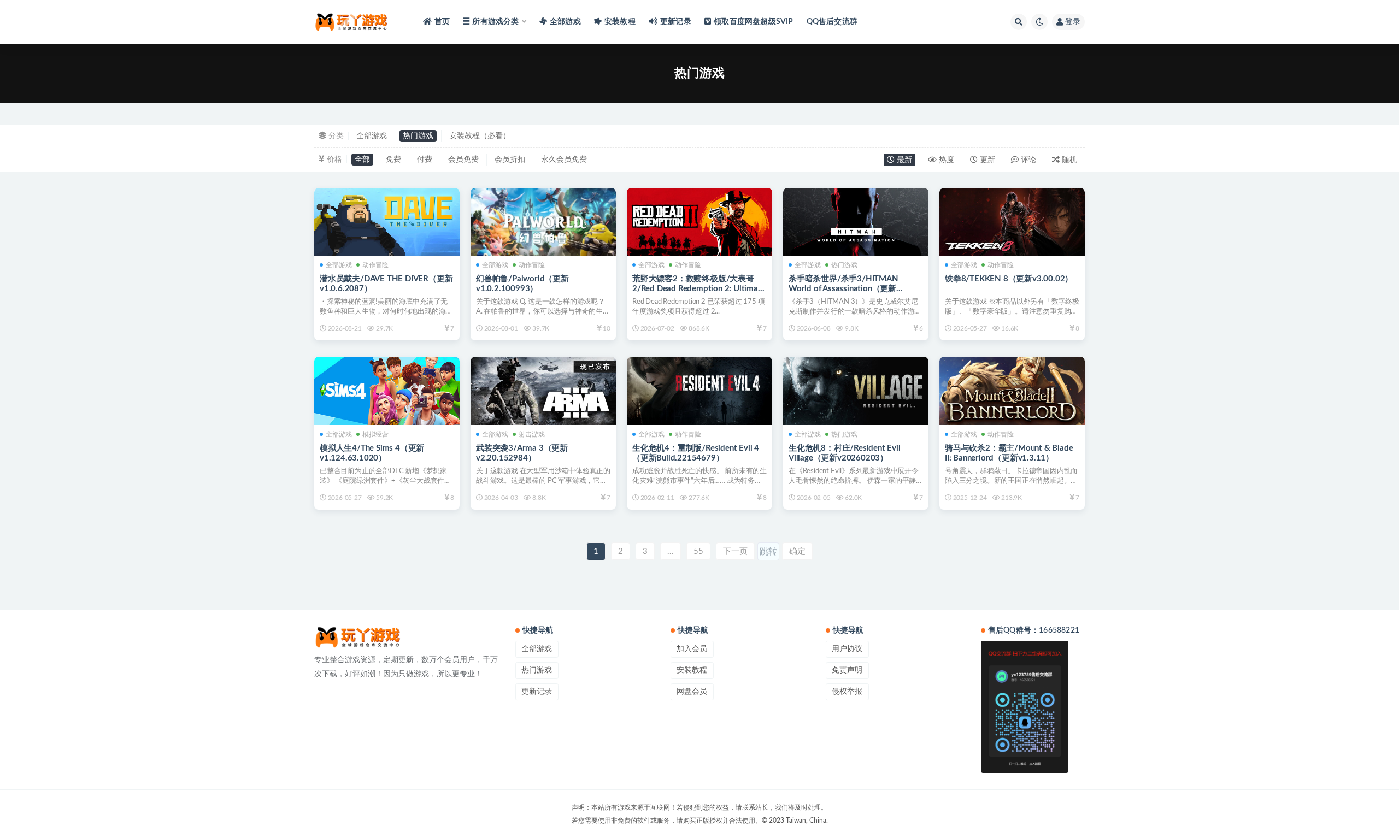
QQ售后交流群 (832, 22)
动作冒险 (375, 265)
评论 (1027, 160)
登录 (1072, 22)
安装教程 (620, 22)
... (670, 551)
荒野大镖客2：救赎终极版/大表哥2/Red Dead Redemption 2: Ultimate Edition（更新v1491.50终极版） (698, 289)
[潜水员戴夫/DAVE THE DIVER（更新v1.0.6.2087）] (387, 222)
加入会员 (692, 649)
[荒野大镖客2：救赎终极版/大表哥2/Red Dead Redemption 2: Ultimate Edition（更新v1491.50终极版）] (699, 222)
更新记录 (675, 22)
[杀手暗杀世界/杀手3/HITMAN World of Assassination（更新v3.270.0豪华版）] (855, 222)
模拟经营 (375, 434)
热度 (945, 160)
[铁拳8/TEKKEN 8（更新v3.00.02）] (1012, 222)
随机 (1068, 160)
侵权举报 (847, 691)
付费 (424, 159)
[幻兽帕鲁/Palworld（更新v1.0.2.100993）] (543, 230)
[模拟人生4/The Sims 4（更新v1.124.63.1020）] (387, 390)
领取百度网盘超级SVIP (753, 22)
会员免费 (463, 159)
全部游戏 (565, 22)
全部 (362, 159)
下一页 (735, 551)
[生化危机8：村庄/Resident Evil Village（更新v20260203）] (855, 390)
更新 (986, 160)
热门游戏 (418, 136)
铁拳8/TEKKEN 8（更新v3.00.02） (1009, 279)
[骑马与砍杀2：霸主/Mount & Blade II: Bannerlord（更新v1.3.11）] (1012, 390)
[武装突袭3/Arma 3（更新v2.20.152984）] (543, 390)
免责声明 (847, 670)
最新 (903, 160)
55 (698, 551)
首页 (442, 22)
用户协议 (847, 649)
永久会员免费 (564, 159)
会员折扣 (510, 159)
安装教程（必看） (479, 136)
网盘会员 (692, 691)
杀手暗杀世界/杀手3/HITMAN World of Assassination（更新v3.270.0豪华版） (843, 289)
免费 (393, 159)
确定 (797, 551)
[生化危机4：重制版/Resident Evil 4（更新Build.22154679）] (699, 390)
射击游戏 (532, 434)
